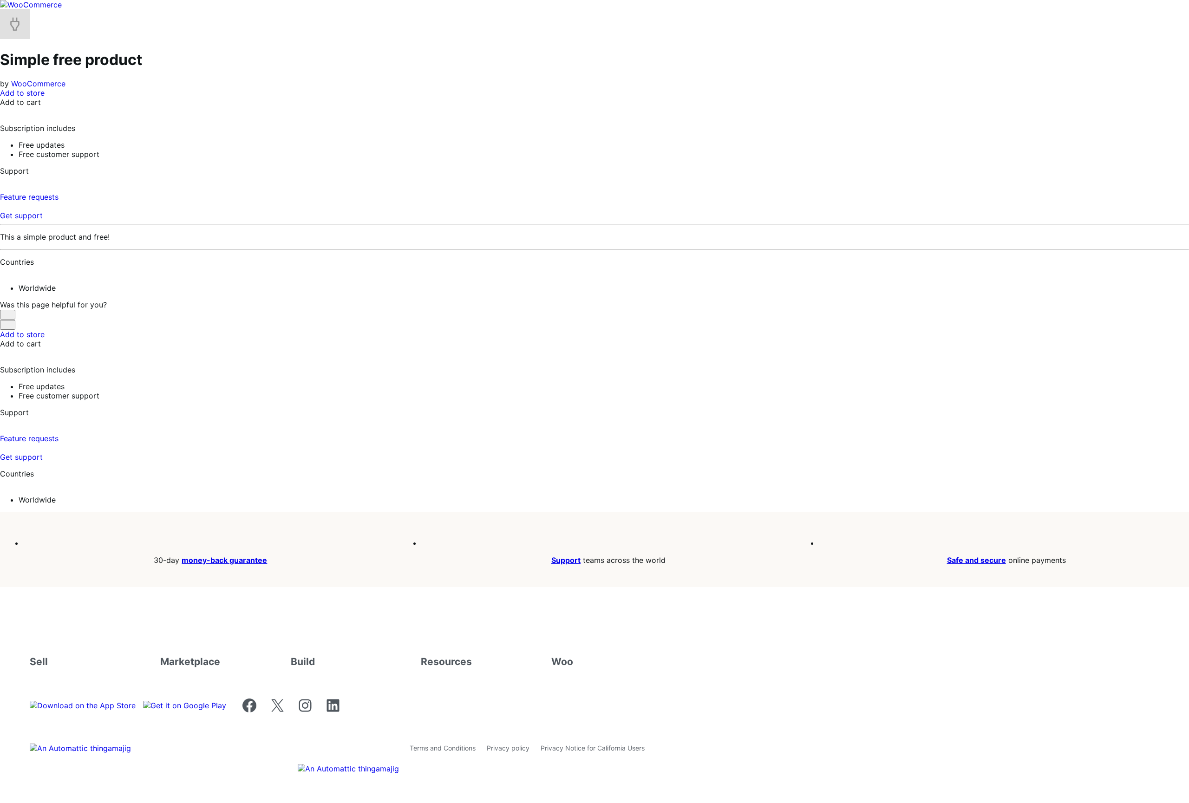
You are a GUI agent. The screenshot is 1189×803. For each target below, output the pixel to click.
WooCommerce (38, 83)
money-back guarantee (224, 560)
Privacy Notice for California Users (593, 748)
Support (566, 560)
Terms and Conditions (443, 748)
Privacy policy (508, 748)
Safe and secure (976, 560)
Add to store (22, 93)
